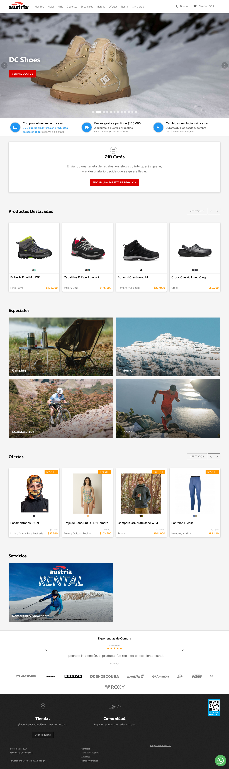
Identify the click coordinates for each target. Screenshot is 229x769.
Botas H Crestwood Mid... (135, 277)
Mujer (51, 6)
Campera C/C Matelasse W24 (138, 523)
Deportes (72, 6)
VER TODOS (197, 211)
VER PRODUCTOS (22, 73)
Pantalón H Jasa (182, 523)
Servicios (85, 756)
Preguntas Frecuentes (160, 745)
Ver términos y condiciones (180, 131)
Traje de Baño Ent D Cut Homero (86, 523)
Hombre (39, 6)
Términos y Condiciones (21, 752)
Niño (60, 6)
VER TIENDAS (43, 734)
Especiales (87, 6)
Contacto (85, 749)
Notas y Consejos (89, 761)
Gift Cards (138, 6)
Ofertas (113, 6)
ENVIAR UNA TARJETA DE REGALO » (114, 182)
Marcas (101, 6)
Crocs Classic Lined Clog (188, 277)
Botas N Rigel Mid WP (25, 277)
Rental (124, 6)
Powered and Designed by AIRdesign (27, 761)
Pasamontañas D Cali (25, 523)
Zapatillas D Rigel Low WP (81, 277)
